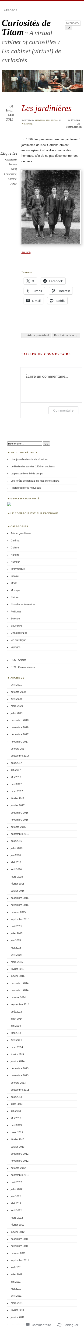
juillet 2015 (16, 933)
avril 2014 (16, 1039)
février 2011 (17, 1310)
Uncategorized (19, 632)
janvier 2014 (17, 1061)
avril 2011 (16, 1295)
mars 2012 (17, 1217)
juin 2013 (16, 1111)
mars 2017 (17, 791)
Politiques (16, 611)
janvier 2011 (17, 1317)
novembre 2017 (19, 741)
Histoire (26, 123)
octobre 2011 (18, 1253)
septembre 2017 (20, 755)
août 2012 (16, 1182)
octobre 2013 (18, 1082)
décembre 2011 (19, 1239)
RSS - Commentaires (23, 667)
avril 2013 (16, 1125)
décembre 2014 (19, 983)
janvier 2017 (17, 805)
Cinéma (15, 540)
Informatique (18, 568)
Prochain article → (65, 335)
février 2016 (17, 883)
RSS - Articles (18, 659)
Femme (12, 179)
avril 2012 (16, 1210)
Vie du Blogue (18, 640)
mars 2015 (17, 961)
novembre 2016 (19, 819)
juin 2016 (16, 855)
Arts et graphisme (21, 533)
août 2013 (16, 1096)
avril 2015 (16, 954)
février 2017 (17, 798)
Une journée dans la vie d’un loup (29, 459)
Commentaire (63, 410)
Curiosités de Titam (26, 27)
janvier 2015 (17, 975)
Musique (15, 590)
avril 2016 (16, 869)
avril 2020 (16, 698)
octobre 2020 (18, 691)
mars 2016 (17, 876)
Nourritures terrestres (23, 604)
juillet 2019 (16, 713)
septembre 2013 (20, 1089)
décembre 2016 (19, 812)
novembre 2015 (19, 904)
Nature (14, 597)
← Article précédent (36, 335)
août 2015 (16, 926)
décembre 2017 (19, 734)
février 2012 (17, 1224)
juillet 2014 (16, 1018)
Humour (15, 561)
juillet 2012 (16, 1189)
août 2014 (16, 1011)
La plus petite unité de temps (27, 473)
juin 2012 (16, 1196)
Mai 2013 (16, 1118)
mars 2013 (17, 1132)
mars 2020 (17, 705)
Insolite (15, 576)
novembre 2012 (19, 1160)
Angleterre (11, 159)
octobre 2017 (18, 748)
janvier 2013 (17, 1146)
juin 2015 (16, 940)
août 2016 (16, 840)
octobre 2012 (18, 1167)
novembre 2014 (19, 990)
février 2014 (17, 1054)
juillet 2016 (16, 848)
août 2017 (16, 762)
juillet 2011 (16, 1274)
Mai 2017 (16, 777)
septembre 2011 (20, 1260)
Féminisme (10, 174)
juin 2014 (16, 1025)
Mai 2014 (16, 1032)
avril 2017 (16, 784)
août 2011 (16, 1267)
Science (15, 618)
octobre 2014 (18, 997)
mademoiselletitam (47, 120)
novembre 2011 (19, 1246)
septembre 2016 (20, 833)
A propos (10, 10)
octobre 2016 (18, 826)
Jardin (13, 183)
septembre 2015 (20, 919)
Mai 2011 (16, 1288)
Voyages (16, 647)
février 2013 (17, 1139)
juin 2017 (16, 769)
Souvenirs (16, 625)
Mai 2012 (16, 1203)
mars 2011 (17, 1303)
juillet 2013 (16, 1103)
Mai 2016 (16, 862)
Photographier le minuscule (26, 487)
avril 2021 (16, 684)
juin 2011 (16, 1281)
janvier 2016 (17, 890)
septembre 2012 (20, 1175)
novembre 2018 (19, 727)
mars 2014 (17, 1047)
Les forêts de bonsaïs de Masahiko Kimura (35, 480)
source (26, 252)
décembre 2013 (19, 1068)
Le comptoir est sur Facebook (34, 513)
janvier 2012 (17, 1231)
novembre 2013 (19, 1075)
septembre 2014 (20, 1004)
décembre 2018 (19, 720)
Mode (14, 583)
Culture (15, 547)
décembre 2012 (19, 1153)
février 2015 (17, 968)
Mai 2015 (16, 947)
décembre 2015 (19, 897)
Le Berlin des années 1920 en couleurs (33, 466)
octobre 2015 (18, 912)
